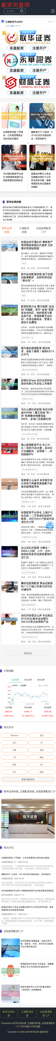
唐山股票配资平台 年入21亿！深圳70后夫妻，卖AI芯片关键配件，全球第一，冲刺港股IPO (36, 449)
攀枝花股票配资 (28, 604)
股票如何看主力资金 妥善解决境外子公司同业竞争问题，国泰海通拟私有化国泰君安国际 (41, 180)
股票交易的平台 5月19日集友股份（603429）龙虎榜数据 (36, 988)
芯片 (14, 771)
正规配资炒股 (27, 1013)
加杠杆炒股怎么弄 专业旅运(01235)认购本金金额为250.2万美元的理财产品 (37, 618)
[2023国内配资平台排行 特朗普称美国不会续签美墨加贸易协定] (14, 157)
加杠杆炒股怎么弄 (29, 636)
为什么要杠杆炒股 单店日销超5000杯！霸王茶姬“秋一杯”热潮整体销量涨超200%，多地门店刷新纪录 (37, 414)
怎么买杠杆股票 (28, 572)
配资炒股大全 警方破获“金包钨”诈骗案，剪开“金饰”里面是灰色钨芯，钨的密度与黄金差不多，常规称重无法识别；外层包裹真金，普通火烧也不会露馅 (37, 314)
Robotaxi (14, 735)
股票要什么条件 (28, 501)
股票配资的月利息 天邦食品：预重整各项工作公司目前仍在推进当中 (37, 965)
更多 (50, 21)
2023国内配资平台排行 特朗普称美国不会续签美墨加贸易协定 (13, 177)
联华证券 (35, 1031)
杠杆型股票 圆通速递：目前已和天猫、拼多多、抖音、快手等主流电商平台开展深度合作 (37, 943)
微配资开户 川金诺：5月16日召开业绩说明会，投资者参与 (41, 135)
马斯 (14, 750)
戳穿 (24, 295)
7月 (14, 757)
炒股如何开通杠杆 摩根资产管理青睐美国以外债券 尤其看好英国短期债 (37, 245)
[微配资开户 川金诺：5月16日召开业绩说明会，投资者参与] (42, 115)
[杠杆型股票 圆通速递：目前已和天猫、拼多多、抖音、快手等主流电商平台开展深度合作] (10, 948)
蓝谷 (41, 735)
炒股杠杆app (27, 398)
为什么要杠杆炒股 (29, 434)
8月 (41, 764)
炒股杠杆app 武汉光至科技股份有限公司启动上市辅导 (36, 381)
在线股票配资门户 (46, 1013)
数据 (41, 757)
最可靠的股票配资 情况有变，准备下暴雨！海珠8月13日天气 (37, 351)
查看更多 (28, 653)
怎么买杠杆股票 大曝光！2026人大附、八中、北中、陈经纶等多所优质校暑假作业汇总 (37, 552)
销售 (14, 764)
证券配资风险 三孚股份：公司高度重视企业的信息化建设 (13, 135)
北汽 (14, 742)
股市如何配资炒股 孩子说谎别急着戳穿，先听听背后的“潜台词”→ (37, 277)
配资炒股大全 (27, 337)
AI (41, 742)
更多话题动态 (28, 779)
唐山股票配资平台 (29, 469)
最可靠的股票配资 (29, 369)
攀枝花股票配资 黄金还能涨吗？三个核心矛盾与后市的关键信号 (37, 586)
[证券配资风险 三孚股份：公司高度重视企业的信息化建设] (14, 115)
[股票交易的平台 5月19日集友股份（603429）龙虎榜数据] (10, 994)
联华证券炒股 (9, 1013)
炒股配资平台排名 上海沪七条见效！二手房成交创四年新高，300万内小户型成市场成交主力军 (37, 517)
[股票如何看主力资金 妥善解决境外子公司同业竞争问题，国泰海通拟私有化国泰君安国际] (42, 157)
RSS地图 (25, 1026)
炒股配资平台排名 (29, 537)
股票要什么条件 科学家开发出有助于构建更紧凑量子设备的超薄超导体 (37, 483)
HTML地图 (35, 1026)
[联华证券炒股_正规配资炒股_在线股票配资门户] (16, 4)
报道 (41, 771)
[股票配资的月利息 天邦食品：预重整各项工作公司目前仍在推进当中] (10, 971)
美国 (24, 263)
